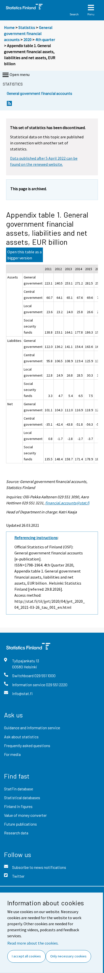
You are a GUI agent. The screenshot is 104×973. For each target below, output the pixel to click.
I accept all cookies (26, 956)
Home (9, 27)
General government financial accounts (28, 33)
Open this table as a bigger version (24, 254)
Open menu (20, 74)
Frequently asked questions (27, 745)
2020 (27, 39)
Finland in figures (18, 806)
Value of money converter (25, 815)
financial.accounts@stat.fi (67, 502)
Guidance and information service (32, 727)
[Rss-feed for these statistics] (9, 104)
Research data (16, 832)
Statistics (26, 27)
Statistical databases (22, 797)
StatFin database (18, 788)
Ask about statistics (21, 736)
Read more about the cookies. (33, 943)
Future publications (20, 824)
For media (12, 754)
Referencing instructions (36, 537)
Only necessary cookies (68, 956)
